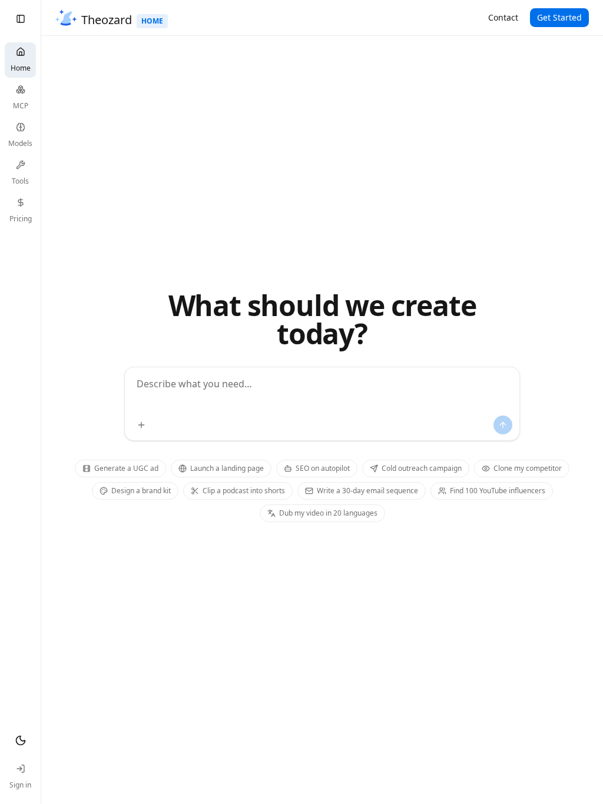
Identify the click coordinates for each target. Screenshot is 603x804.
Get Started (559, 17)
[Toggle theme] (20, 740)
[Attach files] (141, 425)
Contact (503, 17)
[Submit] (502, 425)
